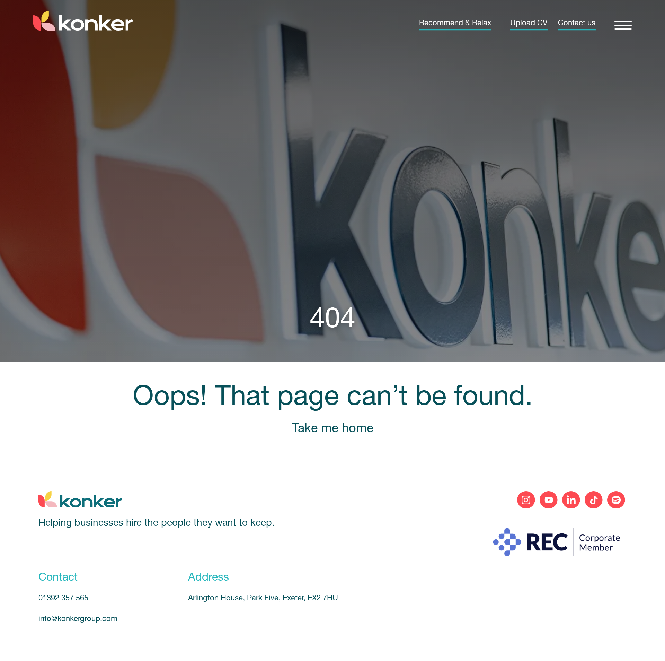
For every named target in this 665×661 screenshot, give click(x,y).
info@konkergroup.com (77, 619)
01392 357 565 (63, 598)
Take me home (332, 429)
